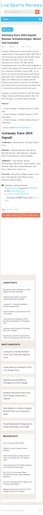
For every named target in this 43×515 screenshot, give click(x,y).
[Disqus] (21, 247)
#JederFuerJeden (18, 190)
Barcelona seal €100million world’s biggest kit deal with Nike (16, 291)
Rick (4, 46)
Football (8, 29)
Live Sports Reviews (21, 5)
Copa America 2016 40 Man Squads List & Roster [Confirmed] (17, 466)
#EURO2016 (32, 188)
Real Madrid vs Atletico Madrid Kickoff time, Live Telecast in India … (17, 411)
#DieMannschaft (11, 188)
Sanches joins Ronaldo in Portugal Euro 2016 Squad (16, 329)
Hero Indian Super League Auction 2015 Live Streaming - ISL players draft (16, 458)
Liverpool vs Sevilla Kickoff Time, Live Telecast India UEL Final (16, 354)
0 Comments (28, 46)
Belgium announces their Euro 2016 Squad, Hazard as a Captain (17, 395)
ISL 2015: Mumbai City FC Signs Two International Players (17, 483)
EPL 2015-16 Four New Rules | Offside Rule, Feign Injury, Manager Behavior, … (16, 474)
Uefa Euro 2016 (12, 209)
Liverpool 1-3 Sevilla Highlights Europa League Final (15, 305)
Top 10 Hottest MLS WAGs (13, 443)
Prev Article (12, 215)
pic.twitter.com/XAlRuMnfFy (17, 193)
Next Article (29, 215)
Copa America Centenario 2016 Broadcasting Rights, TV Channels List (16, 321)
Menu (5, 19)
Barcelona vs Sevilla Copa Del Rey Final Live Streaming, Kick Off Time (16, 337)
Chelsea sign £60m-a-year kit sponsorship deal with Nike (14, 298)
